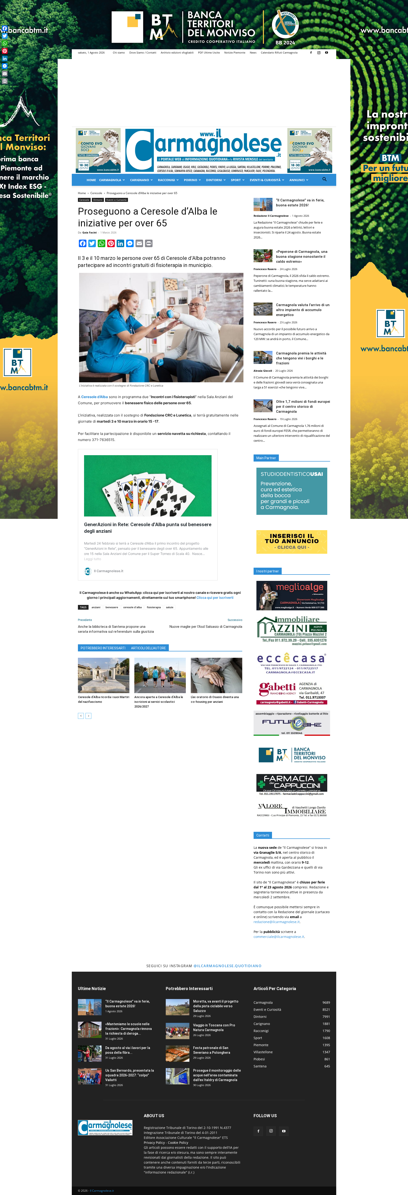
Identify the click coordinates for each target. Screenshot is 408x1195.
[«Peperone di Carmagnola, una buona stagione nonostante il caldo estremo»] (263, 255)
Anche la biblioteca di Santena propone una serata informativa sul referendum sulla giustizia (116, 629)
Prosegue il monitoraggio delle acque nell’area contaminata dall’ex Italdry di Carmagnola (217, 1075)
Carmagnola (110, 180)
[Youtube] (326, 52)
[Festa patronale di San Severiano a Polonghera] (177, 1053)
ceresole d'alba (132, 607)
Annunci (297, 180)
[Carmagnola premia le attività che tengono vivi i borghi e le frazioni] (263, 357)
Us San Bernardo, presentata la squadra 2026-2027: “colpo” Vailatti (129, 1075)
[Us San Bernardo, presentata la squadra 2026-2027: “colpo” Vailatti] (90, 1076)
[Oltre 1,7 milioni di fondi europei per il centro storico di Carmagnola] (263, 405)
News (253, 52)
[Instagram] (318, 52)
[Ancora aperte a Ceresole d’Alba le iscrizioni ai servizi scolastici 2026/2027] (160, 675)
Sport (236, 180)
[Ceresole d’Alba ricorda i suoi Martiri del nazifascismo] (103, 675)
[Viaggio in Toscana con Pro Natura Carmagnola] (177, 1031)
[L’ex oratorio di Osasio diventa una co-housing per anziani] (216, 675)
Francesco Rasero (265, 269)
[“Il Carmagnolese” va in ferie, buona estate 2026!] (263, 204)
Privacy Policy (154, 1142)
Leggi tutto (92, 559)
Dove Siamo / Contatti (142, 52)
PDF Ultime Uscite (209, 52)
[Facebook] (310, 52)
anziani (96, 607)
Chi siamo (119, 52)
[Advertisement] (204, 91)
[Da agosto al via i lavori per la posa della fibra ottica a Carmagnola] (90, 1053)
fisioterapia (154, 607)
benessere (112, 607)
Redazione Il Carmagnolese (271, 215)
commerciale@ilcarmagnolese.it (279, 936)
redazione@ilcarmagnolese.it (277, 922)
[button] (324, 180)
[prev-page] (81, 716)
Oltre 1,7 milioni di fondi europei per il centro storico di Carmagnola (303, 407)
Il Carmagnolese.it (102, 1191)
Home (91, 180)
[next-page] (88, 716)
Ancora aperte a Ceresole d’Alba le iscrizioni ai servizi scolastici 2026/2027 (158, 701)
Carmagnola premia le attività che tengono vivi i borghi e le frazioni (301, 358)
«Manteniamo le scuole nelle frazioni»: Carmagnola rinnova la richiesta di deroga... (128, 1028)
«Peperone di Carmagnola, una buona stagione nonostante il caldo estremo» (301, 257)
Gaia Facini (89, 232)
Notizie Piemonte (234, 52)
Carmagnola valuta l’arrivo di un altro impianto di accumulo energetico (303, 310)
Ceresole (96, 193)
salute (169, 607)
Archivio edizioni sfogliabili (177, 52)
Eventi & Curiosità (265, 180)
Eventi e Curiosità (116, 199)
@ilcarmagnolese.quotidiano (228, 965)
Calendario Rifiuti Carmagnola (279, 52)
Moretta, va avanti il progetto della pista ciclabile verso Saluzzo (215, 1006)
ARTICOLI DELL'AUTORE (148, 648)
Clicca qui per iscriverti (215, 597)
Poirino (190, 180)
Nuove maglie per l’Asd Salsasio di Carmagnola (206, 627)
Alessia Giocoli (263, 370)
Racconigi (166, 180)
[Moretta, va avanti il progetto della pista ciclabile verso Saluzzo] (177, 1007)
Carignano (139, 180)
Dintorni (214, 180)
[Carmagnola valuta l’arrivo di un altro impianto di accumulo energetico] (263, 309)
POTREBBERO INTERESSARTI (103, 648)
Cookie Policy (178, 1142)
